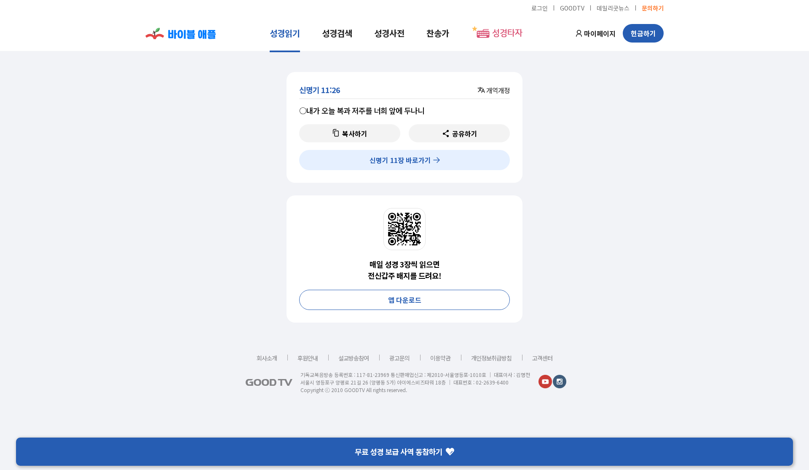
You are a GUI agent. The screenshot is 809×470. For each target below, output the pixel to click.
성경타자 (507, 33)
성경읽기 (285, 33)
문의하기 (653, 7)
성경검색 (337, 33)
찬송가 (437, 33)
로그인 (539, 7)
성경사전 (389, 33)
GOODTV (572, 7)
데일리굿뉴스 (613, 7)
